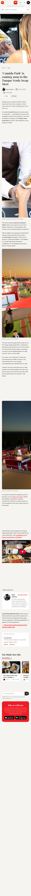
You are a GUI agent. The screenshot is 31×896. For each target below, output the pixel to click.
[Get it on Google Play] (21, 717)
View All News (6, 658)
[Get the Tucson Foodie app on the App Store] (2, 2)
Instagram (12, 644)
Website (6, 644)
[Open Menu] (28, 2)
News (9, 68)
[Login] (24, 2)
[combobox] (15, 9)
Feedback (29, 448)
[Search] (27, 9)
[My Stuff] (20, 2)
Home (3, 68)
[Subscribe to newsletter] (27, 693)
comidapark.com (21, 535)
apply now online (17, 497)
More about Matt (22, 594)
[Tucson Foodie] (15, 2)
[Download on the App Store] (9, 717)
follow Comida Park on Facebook (11, 537)
